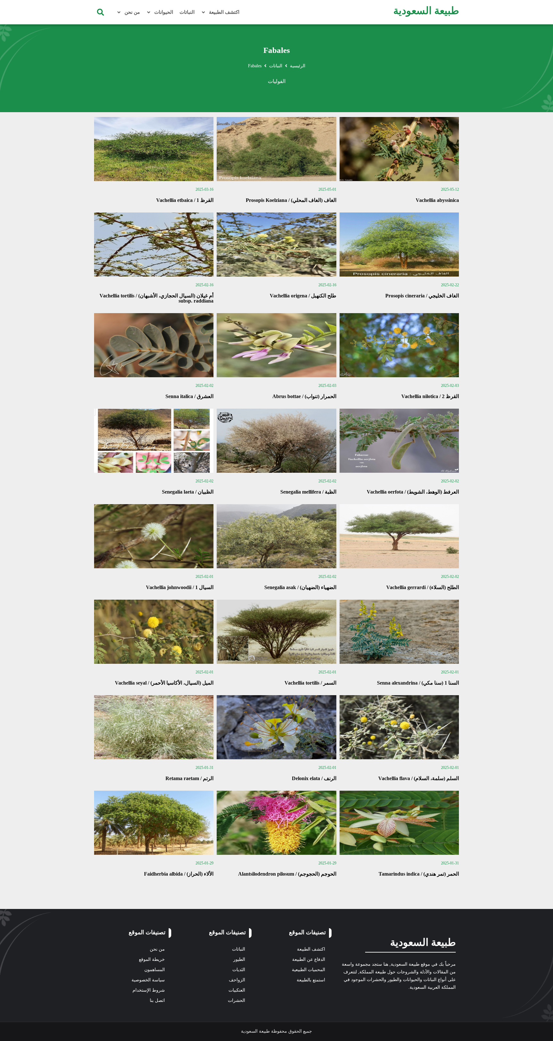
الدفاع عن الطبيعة (308, 959)
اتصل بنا (157, 1000)
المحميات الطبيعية (308, 969)
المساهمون (154, 969)
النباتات (187, 12)
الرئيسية (297, 65)
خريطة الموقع (152, 959)
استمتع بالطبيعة (311, 980)
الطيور (239, 959)
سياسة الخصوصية (148, 980)
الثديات (238, 969)
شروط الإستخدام (148, 990)
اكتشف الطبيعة (224, 12)
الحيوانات (163, 12)
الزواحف (237, 980)
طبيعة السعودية (426, 10)
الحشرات (236, 1000)
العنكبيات (236, 990)
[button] (100, 12)
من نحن (132, 12)
